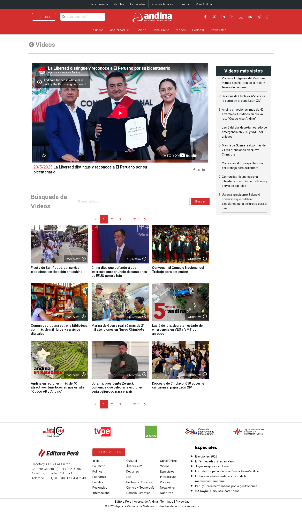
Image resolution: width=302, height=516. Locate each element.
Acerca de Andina (146, 501)
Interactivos (168, 477)
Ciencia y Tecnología (140, 487)
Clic (128, 477)
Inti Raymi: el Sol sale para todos (217, 491)
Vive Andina (204, 4)
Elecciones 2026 (206, 456)
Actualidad (120, 30)
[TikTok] (268, 17)
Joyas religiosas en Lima (212, 466)
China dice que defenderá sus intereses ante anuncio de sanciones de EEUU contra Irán (119, 272)
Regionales (99, 487)
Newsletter (218, 30)
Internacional (101, 493)
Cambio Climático (138, 493)
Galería (141, 30)
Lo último (97, 30)
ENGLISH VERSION (109, 452)
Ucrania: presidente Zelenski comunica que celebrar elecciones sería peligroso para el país (117, 387)
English (44, 17)
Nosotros (166, 493)
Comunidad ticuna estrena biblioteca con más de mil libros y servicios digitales (59, 330)
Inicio (96, 461)
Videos (181, 30)
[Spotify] (259, 17)
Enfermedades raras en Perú (214, 461)
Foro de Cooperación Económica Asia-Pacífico (227, 471)
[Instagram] (241, 17)
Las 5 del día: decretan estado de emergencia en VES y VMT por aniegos (177, 330)
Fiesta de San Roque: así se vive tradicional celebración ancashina (56, 270)
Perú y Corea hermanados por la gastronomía (226, 486)
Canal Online (161, 30)
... (128, 219)
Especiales (137, 4)
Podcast (198, 30)
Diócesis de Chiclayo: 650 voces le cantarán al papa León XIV (178, 385)
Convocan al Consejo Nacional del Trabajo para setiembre (178, 270)
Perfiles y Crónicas (139, 482)
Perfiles (119, 4)
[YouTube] (232, 17)
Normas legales (162, 4)
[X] (214, 17)
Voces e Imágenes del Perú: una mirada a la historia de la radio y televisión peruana (243, 82)
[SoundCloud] (250, 17)
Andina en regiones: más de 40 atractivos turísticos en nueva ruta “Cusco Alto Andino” (57, 387)
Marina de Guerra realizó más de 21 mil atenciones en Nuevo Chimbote (118, 328)
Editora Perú (123, 501)
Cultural (131, 461)
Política (97, 471)
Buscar (200, 201)
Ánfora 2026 (134, 466)
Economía (99, 477)
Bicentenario (99, 4)
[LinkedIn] (223, 17)
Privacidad (182, 501)
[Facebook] (205, 17)
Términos (166, 501)
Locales (97, 482)
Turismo (184, 4)
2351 (136, 219)
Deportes (132, 471)
